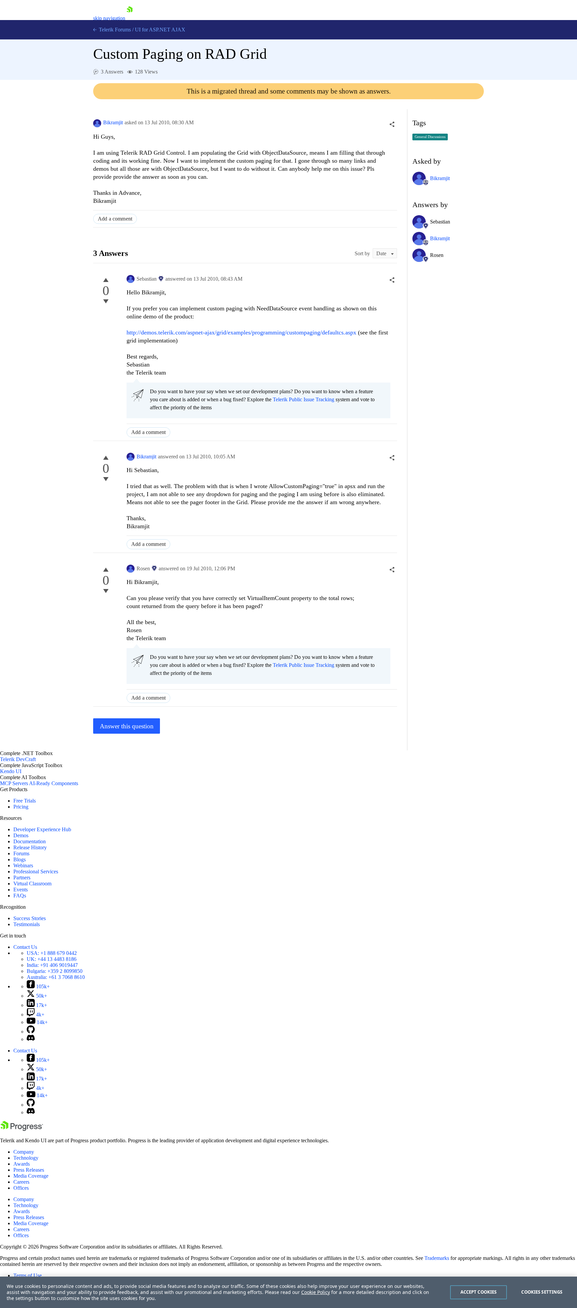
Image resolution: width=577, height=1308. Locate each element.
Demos (20, 835)
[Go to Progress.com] (21, 1129)
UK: (51, 959)
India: (52, 965)
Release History (30, 847)
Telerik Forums (114, 29)
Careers (21, 1182)
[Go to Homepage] (130, 18)
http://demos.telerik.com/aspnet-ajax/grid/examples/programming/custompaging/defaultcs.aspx (241, 332)
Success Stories (29, 918)
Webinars (23, 865)
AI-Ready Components (53, 783)
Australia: (56, 977)
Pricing (20, 807)
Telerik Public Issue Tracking (303, 399)
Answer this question (127, 726)
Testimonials (26, 924)
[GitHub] (31, 1031)
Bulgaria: (54, 971)
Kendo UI (10, 771)
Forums (21, 853)
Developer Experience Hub (42, 829)
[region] (288, 1292)
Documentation (29, 841)
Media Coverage (30, 1176)
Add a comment (115, 219)
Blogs (19, 859)
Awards (21, 1164)
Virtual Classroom (32, 883)
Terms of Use (27, 1275)
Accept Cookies (478, 1292)
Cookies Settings (541, 1292)
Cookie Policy (315, 1292)
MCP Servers (14, 783)
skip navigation (109, 18)
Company (23, 1152)
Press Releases (28, 1170)
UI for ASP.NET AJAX (160, 29)
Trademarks (436, 1258)
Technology (25, 1158)
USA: (52, 953)
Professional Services (35, 871)
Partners (21, 877)
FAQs (19, 895)
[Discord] (31, 1039)
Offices (21, 1188)
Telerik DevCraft (18, 759)
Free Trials (24, 801)
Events (20, 889)
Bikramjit (113, 122)
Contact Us (25, 947)
